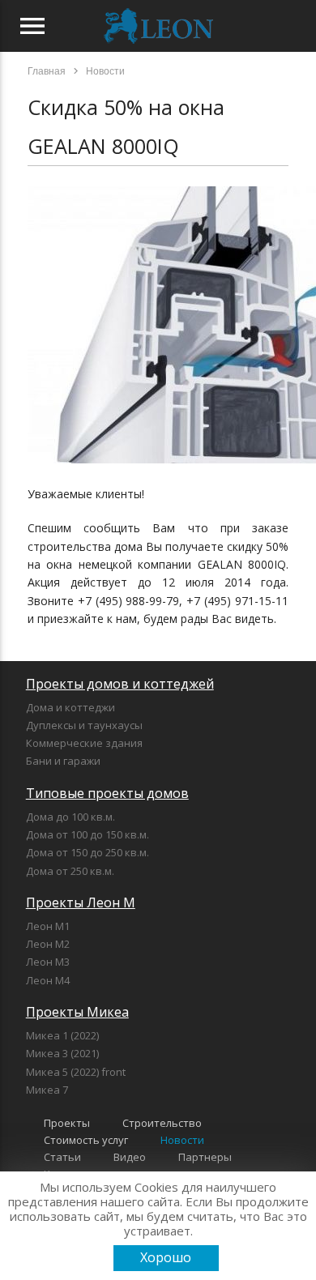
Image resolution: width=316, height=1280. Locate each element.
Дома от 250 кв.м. (70, 871)
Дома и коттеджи (70, 707)
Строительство (162, 1123)
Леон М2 (48, 943)
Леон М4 (48, 980)
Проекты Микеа (77, 1012)
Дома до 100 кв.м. (70, 816)
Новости (182, 1140)
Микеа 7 (47, 1089)
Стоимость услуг (86, 1140)
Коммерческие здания (84, 743)
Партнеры (205, 1157)
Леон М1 (48, 926)
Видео (129, 1157)
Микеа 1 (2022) (62, 1035)
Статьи (62, 1157)
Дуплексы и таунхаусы (84, 725)
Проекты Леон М (80, 902)
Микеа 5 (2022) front (76, 1071)
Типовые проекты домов (107, 793)
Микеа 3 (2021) (62, 1053)
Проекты (67, 1123)
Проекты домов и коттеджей (120, 684)
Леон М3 (48, 961)
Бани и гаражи (63, 760)
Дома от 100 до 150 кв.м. (87, 834)
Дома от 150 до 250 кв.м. (87, 852)
